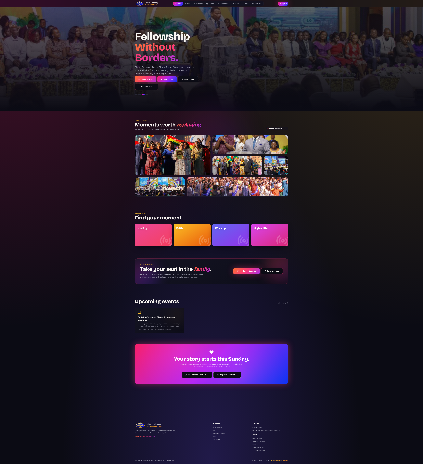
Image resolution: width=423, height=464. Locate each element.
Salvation (216, 439)
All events (282, 295)
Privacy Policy (257, 438)
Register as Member (228, 367)
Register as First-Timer (198, 367)
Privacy (254, 460)
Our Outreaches (219, 433)
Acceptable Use (258, 447)
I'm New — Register (247, 263)
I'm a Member (273, 263)
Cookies (255, 444)
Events (216, 430)
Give (214, 436)
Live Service (217, 427)
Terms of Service (258, 441)
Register (145, 79)
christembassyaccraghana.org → (146, 437)
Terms (260, 460)
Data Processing (258, 450)
